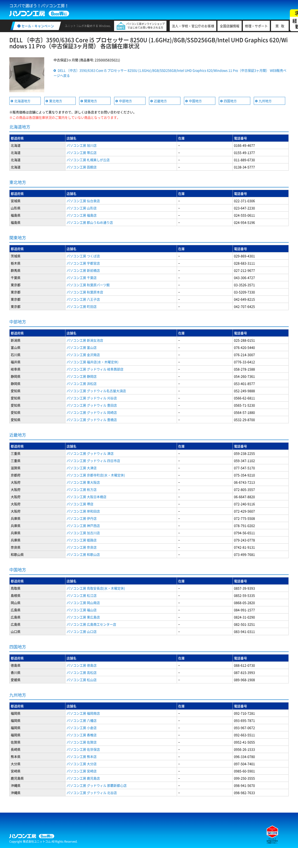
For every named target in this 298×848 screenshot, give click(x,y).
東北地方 (55, 100)
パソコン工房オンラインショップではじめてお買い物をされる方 (145, 26)
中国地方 (195, 100)
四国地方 (230, 100)
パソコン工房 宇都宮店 (83, 263)
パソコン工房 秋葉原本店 (85, 292)
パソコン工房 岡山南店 (83, 602)
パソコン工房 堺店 (80, 504)
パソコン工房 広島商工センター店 (91, 624)
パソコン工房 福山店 (82, 609)
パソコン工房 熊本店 (82, 756)
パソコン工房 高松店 (82, 672)
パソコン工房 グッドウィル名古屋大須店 (96, 390)
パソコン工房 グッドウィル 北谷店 (92, 792)
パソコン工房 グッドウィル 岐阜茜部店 (95, 369)
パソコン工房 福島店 (82, 215)
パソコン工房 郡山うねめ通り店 (90, 222)
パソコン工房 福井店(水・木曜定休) (93, 362)
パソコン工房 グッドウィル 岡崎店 (92, 412)
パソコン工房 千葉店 (82, 277)
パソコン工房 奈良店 (82, 547)
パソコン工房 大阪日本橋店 (86, 496)
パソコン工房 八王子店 (83, 299)
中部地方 (125, 100)
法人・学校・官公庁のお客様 (193, 26)
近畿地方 (160, 100)
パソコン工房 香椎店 (82, 735)
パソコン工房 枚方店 (82, 489)
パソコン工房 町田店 (82, 306)
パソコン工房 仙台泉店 (83, 200)
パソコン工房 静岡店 (82, 376)
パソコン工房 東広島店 (83, 617)
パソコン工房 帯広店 (82, 152)
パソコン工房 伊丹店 (82, 518)
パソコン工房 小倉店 (82, 727)
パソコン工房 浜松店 (82, 383)
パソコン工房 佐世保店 (83, 749)
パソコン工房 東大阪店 (83, 482)
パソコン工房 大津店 (82, 467)
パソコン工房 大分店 (82, 763)
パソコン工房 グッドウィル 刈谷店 (92, 398)
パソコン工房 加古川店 (83, 532)
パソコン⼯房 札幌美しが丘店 (88, 159)
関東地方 (90, 100)
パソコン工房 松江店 (82, 595)
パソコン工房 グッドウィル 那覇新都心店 (97, 785)
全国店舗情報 (229, 26)
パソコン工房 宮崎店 (82, 771)
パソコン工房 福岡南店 (83, 713)
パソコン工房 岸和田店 (83, 511)
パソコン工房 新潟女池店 (85, 340)
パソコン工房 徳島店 (82, 665)
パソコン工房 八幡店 (82, 720)
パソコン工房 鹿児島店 (83, 778)
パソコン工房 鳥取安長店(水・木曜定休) (96, 588)
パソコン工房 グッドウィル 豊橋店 (92, 419)
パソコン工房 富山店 (82, 347)
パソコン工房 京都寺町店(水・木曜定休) (96, 475)
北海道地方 (22, 100)
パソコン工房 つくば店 (83, 256)
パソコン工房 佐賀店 (82, 742)
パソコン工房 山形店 (82, 208)
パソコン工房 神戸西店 (83, 525)
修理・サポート (256, 26)
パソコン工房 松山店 (82, 679)
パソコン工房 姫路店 (82, 540)
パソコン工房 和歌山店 (83, 554)
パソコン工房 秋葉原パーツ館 (88, 284)
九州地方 (265, 100)
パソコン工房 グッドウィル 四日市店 (93, 460)
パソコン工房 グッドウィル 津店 (90, 453)
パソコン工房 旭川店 (82, 145)
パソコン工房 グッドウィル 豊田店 (92, 405)
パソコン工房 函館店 (82, 167)
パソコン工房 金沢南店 (83, 354)
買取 (281, 26)
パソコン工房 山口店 (82, 631)
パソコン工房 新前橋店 (83, 270)
